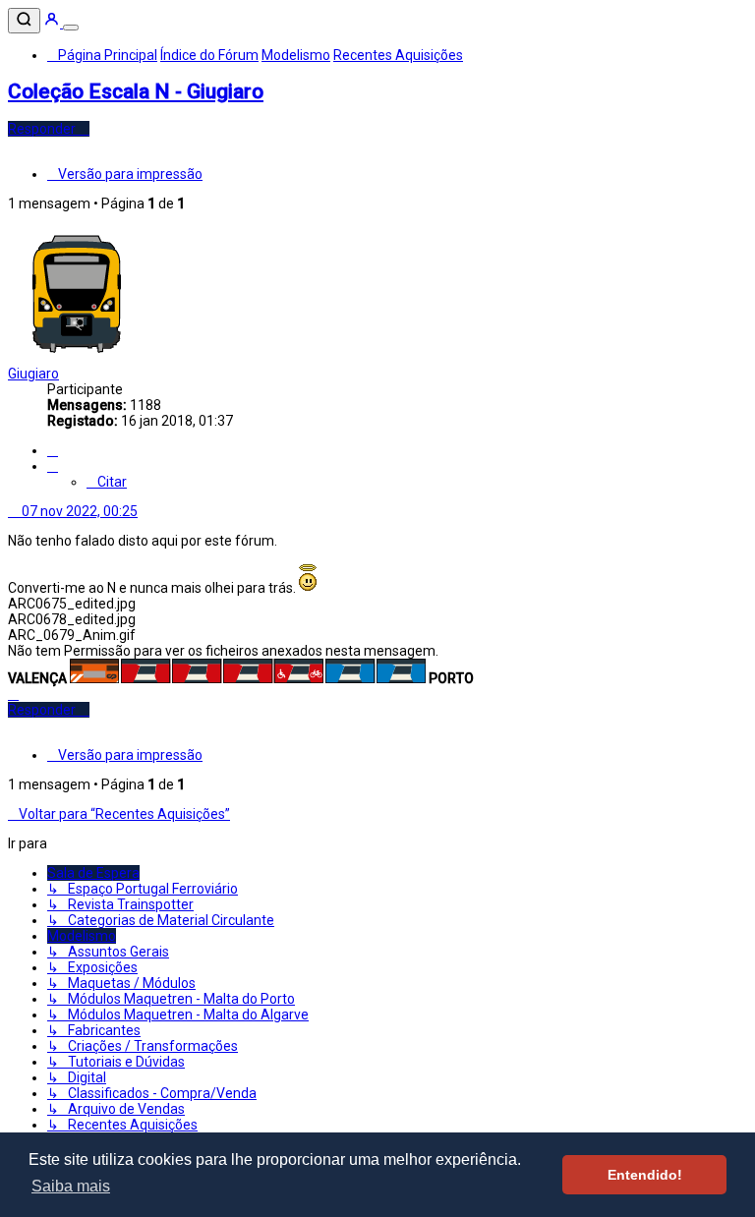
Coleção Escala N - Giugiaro (135, 91)
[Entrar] (53, 22)
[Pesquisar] (24, 20)
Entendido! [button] (645, 1175)
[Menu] (71, 27)
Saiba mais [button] (70, 1186)
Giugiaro (33, 373)
